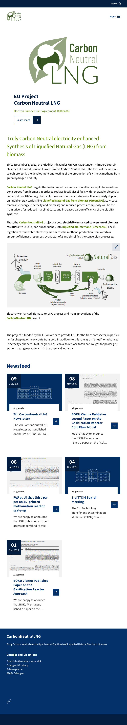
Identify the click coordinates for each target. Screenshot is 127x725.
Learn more (23, 120)
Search (113, 3)
